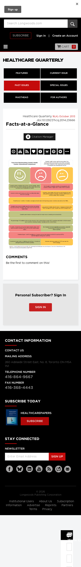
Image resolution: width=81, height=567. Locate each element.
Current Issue (59, 73)
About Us (46, 501)
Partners (67, 505)
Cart (68, 46)
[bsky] (20, 469)
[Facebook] (10, 469)
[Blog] (58, 471)
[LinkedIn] (29, 469)
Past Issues (22, 85)
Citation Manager (42, 137)
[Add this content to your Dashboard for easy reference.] (34, 151)
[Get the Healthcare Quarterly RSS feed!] (27, 151)
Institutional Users (22, 501)
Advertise (34, 505)
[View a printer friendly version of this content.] (20, 151)
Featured (22, 73)
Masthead (21, 97)
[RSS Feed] (49, 469)
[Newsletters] (68, 469)
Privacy (47, 509)
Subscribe (21, 35)
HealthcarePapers (36, 413)
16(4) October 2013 (63, 116)
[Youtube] (39, 469)
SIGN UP (57, 456)
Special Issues (59, 85)
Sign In (40, 307)
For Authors (59, 97)
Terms (33, 509)
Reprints (51, 505)
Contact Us (14, 350)
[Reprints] (14, 151)
